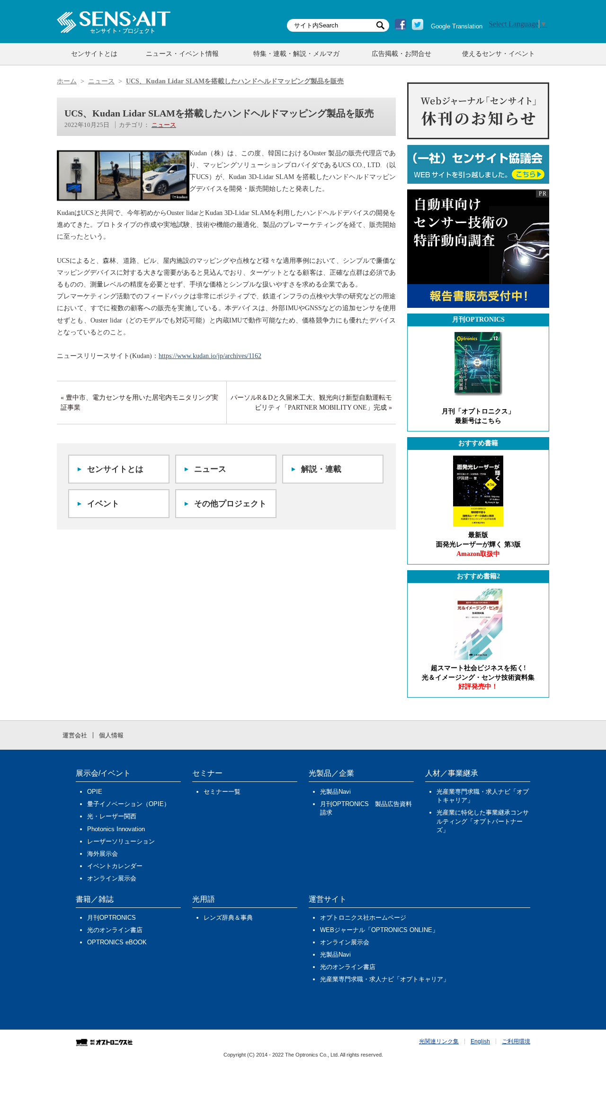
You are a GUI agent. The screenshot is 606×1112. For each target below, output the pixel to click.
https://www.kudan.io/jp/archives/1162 (210, 355)
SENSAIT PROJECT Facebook (400, 24)
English (480, 1041)
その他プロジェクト (230, 503)
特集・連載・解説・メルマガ (296, 53)
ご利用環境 (516, 1041)
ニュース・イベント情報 (182, 53)
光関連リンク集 (439, 1041)
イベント (103, 503)
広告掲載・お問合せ (401, 53)
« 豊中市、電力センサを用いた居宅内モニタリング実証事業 (139, 402)
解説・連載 (321, 469)
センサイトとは (94, 53)
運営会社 (74, 735)
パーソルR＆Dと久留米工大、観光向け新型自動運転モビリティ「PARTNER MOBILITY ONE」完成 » (311, 402)
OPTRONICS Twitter (417, 24)
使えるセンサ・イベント (498, 53)
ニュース (164, 124)
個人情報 (111, 735)
